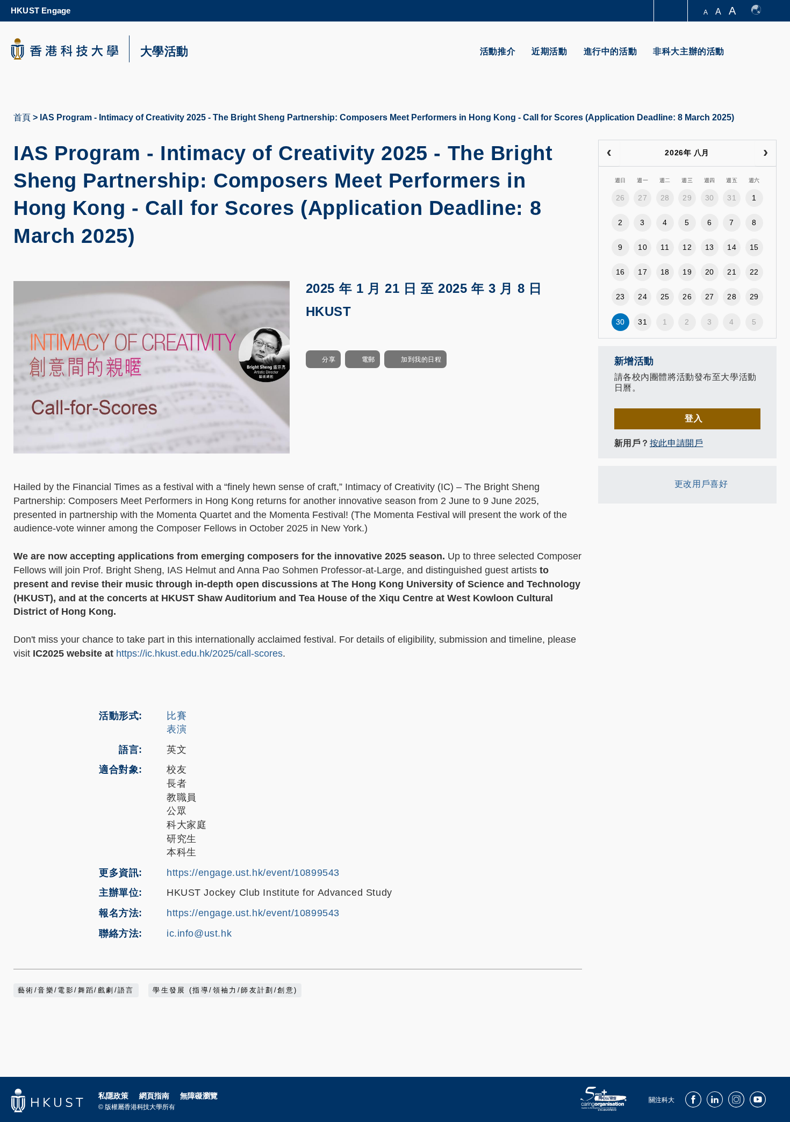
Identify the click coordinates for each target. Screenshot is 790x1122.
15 (754, 247)
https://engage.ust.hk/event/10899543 (253, 872)
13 (709, 247)
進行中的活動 (610, 51)
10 (642, 247)
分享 (328, 359)
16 (620, 272)
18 (665, 272)
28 (665, 197)
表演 (176, 729)
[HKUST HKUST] (64, 48)
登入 (693, 418)
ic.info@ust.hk (199, 933)
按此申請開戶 (676, 443)
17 (642, 272)
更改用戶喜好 (701, 483)
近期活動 (549, 51)
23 (620, 296)
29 (687, 197)
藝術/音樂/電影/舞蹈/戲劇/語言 (76, 990)
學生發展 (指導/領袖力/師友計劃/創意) (225, 990)
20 (709, 272)
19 (687, 272)
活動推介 (497, 51)
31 (731, 197)
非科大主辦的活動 (688, 51)
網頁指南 (154, 1095)
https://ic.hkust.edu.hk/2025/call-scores (199, 653)
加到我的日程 (421, 359)
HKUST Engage (40, 10)
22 (754, 272)
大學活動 (164, 51)
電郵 (368, 359)
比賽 (176, 715)
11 (664, 247)
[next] (765, 153)
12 (687, 247)
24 (642, 296)
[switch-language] (761, 10)
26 (620, 197)
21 (731, 272)
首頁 (22, 117)
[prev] (609, 153)
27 (642, 197)
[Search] (761, 58)
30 (709, 197)
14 (731, 247)
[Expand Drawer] (671, 11)
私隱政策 (113, 1095)
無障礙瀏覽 (199, 1095)
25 (665, 296)
